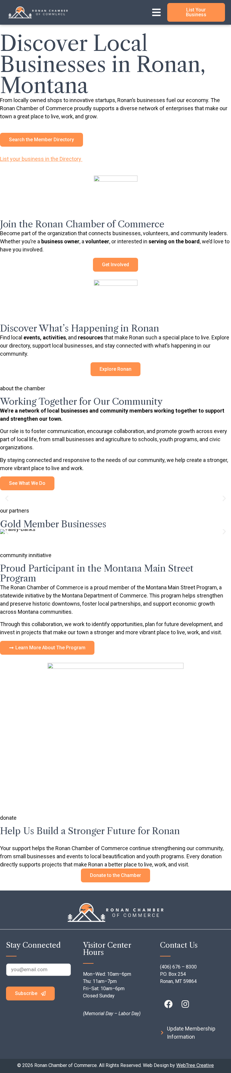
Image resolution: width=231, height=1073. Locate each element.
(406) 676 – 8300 (178, 967)
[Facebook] (168, 1004)
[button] (7, 498)
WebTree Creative (195, 1065)
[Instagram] (185, 1004)
